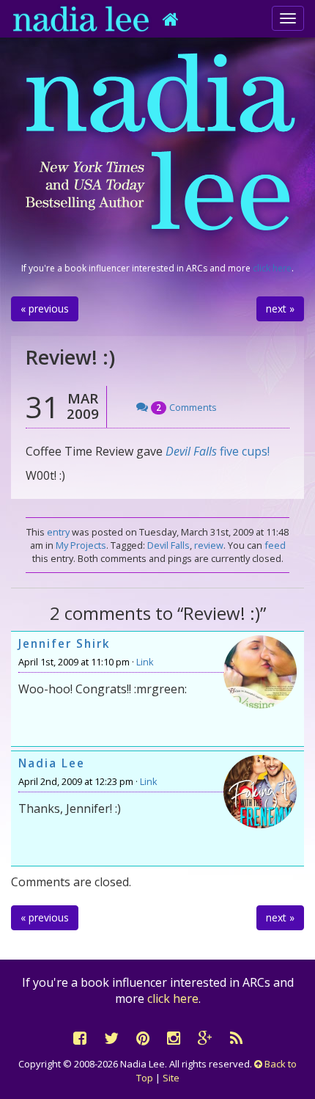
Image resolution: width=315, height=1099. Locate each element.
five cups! (245, 451)
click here (272, 268)
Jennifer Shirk (64, 643)
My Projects (81, 545)
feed (275, 545)
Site (171, 1077)
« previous (45, 308)
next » (280, 308)
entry (58, 531)
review (208, 545)
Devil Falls (191, 451)
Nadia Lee (51, 763)
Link (145, 661)
